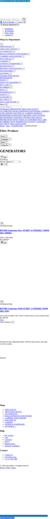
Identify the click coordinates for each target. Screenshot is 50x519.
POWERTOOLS (6, 92)
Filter (5, 157)
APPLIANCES (6, 47)
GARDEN (4, 61)
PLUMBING (5, 87)
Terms (13, 468)
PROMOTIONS (6, 78)
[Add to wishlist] (2, 223)
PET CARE (4, 85)
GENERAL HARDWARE (10, 64)
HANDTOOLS (6, 66)
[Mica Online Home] (15, 17)
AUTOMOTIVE (6, 51)
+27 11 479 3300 (11, 459)
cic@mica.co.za (10, 457)
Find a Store (9, 33)
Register (11, 22)
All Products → (10, 426)
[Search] (24, 19)
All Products (9, 31)
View (2, 320)
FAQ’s (7, 442)
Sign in (5, 22)
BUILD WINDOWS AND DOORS (14, 54)
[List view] (6, 164)
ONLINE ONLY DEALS (9, 76)
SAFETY (4, 95)
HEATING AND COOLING (11, 68)
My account (9, 435)
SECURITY (5, 99)
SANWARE (5, 97)
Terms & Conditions (12, 446)
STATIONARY (17, 126)
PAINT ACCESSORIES (9, 82)
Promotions (9, 29)
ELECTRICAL (6, 59)
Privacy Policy (5, 468)
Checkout (8, 440)
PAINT (3, 80)
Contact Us (9, 35)
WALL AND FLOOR (8, 102)
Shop (8, 126)
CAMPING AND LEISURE (11, 56)
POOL (2, 90)
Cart (6, 438)
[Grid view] (2, 164)
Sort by (2, 162)
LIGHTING (5, 73)
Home (2, 126)
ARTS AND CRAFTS (8, 49)
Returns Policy (10, 444)
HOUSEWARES (6, 71)
